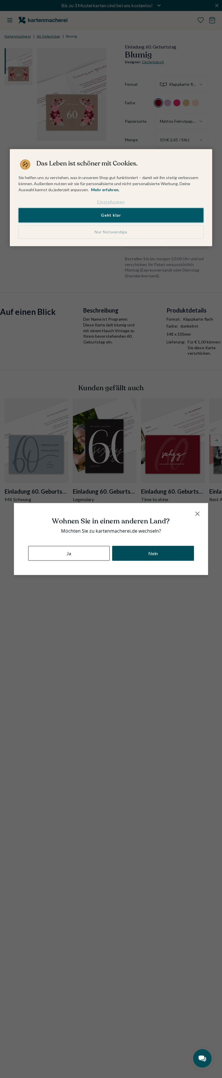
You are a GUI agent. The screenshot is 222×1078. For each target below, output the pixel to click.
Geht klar (111, 215)
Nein (153, 553)
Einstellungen (111, 201)
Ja (69, 553)
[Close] (197, 513)
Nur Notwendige (111, 231)
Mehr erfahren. (105, 189)
